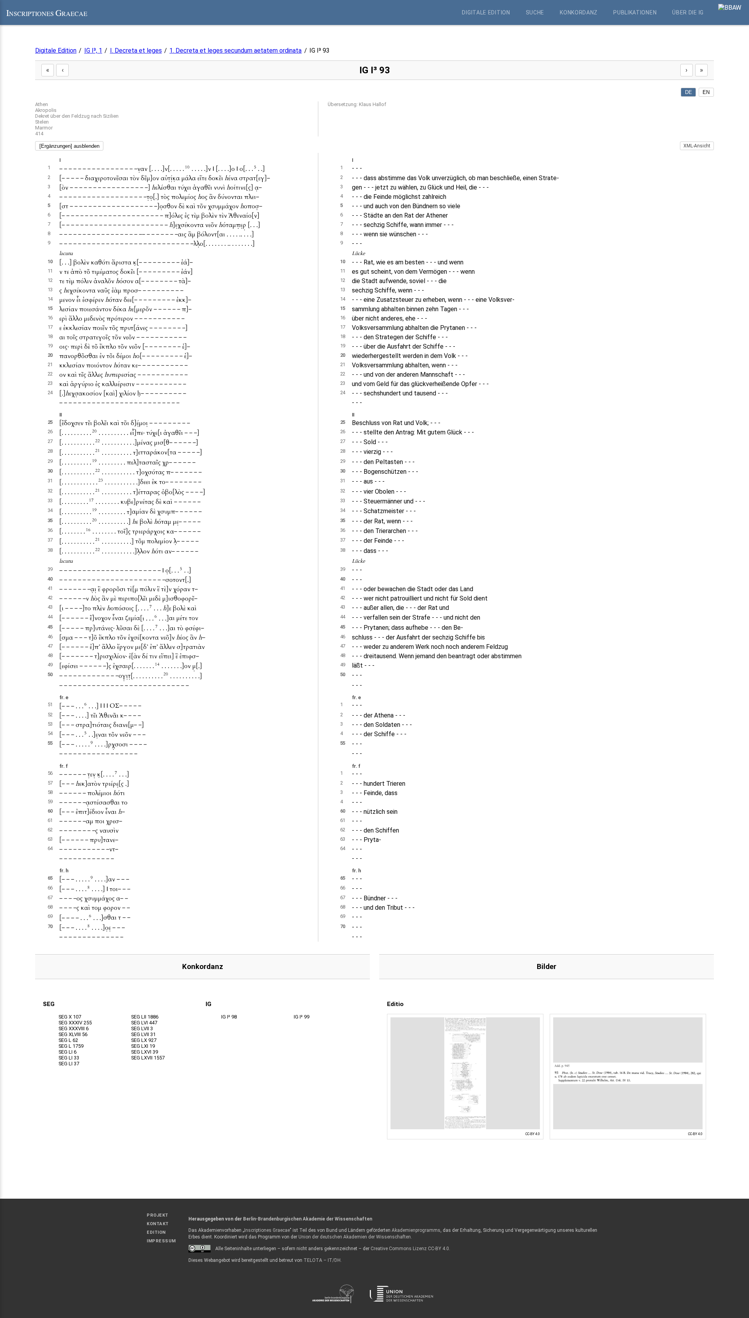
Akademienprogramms (416, 1230)
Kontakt (158, 1223)
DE (688, 92)
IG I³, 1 (93, 50)
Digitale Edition (486, 12)
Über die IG (688, 12)
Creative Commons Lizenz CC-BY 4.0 (410, 1248)
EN (706, 92)
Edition (156, 1232)
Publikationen (635, 12)
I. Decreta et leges (136, 50)
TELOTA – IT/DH (322, 1260)
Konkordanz (579, 12)
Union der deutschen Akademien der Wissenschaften (354, 1237)
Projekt (158, 1215)
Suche (535, 12)
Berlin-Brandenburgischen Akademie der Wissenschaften (307, 1219)
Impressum (161, 1241)
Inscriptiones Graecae (267, 1230)
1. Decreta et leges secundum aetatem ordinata (235, 50)
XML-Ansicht (696, 146)
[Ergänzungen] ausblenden (69, 146)
